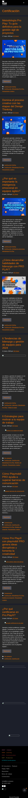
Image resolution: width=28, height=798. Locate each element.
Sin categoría (8, 458)
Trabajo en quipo (12, 407)
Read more (7, 81)
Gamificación (15, 460)
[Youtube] (5, 786)
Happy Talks (6, 768)
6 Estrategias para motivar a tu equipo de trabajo (13, 419)
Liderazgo (14, 405)
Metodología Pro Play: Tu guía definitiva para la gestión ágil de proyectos (11, 26)
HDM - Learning (7, 752)
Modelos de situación (8, 598)
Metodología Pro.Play (18, 89)
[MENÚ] (24, 2)
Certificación (7, 89)
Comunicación (8, 522)
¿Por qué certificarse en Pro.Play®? (10, 612)
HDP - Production (7, 757)
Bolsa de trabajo (7, 774)
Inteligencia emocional (18, 249)
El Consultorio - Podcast (9, 766)
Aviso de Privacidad (14, 797)
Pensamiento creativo (8, 91)
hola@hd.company (7, 781)
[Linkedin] (3, 786)
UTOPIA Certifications (9, 760)
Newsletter (5, 771)
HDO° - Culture (6, 750)
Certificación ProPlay (10, 86)
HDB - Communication (9, 755)
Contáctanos (6, 776)
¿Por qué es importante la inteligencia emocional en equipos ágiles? (11, 184)
